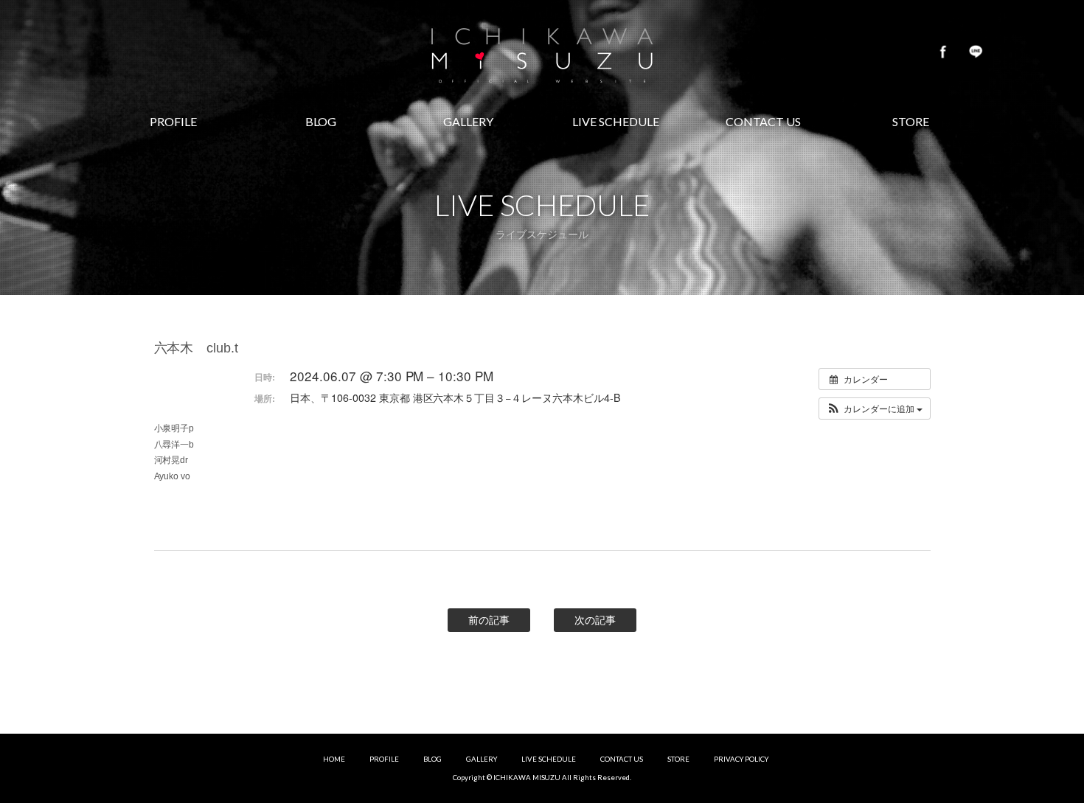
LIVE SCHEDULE (548, 759)
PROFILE (384, 759)
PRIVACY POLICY (741, 759)
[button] (874, 408)
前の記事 (489, 620)
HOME (334, 759)
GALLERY (481, 759)
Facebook (943, 51)
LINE (975, 51)
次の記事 (595, 620)
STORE (678, 759)
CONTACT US (621, 759)
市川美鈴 (542, 51)
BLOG (432, 759)
